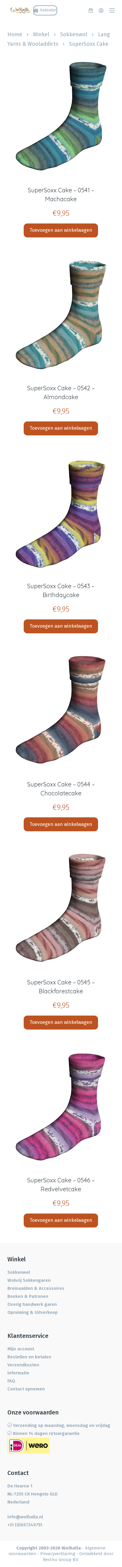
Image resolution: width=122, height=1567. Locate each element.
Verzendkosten (23, 1365)
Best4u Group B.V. (61, 1559)
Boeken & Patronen (27, 1296)
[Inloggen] (101, 10)
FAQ (11, 1381)
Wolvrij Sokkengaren (29, 1280)
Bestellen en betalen (29, 1357)
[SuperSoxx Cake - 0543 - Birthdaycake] (61, 511)
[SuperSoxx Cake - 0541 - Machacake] (61, 115)
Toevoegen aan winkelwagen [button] (61, 230)
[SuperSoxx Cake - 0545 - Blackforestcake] (61, 907)
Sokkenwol (73, 34)
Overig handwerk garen (32, 1304)
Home (14, 34)
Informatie (18, 1373)
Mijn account (20, 1349)
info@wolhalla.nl (25, 1517)
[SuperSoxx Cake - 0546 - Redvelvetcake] (61, 1105)
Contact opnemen (26, 1389)
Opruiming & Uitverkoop (32, 1312)
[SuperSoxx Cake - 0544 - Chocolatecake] (61, 709)
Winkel (41, 34)
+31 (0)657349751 (24, 1525)
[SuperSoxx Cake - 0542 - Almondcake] (61, 313)
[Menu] (112, 10)
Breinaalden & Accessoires (35, 1288)
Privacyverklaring (57, 1553)
